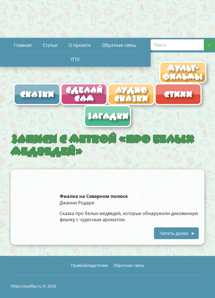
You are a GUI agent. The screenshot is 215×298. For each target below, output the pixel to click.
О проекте (80, 45)
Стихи (178, 94)
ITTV (75, 59)
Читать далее (174, 233)
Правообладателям (89, 265)
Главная (23, 45)
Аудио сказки (131, 94)
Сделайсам (84, 94)
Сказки (37, 94)
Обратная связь (119, 45)
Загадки (107, 115)
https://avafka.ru (26, 286)
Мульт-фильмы (182, 72)
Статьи (50, 45)
